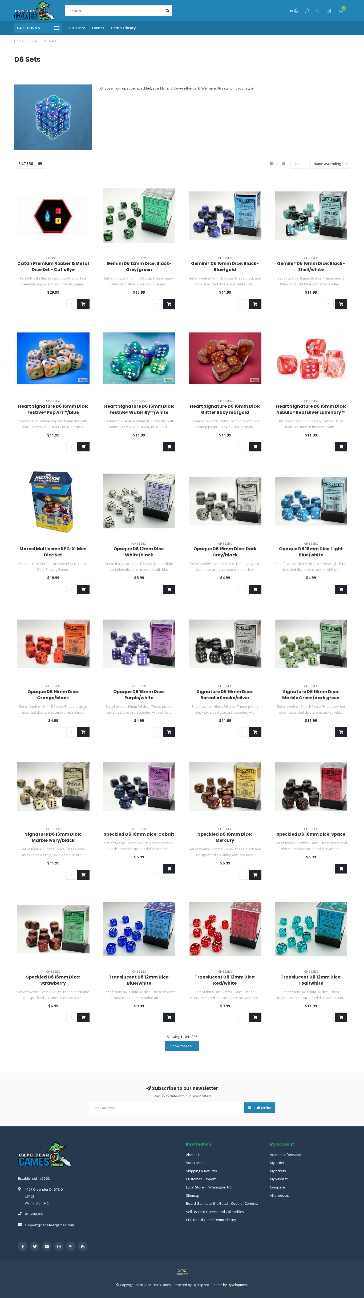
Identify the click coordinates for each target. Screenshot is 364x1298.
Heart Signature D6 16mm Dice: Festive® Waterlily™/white (139, 409)
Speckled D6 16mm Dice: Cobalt (139, 834)
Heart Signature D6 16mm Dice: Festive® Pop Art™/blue (53, 409)
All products (279, 1195)
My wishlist (279, 1178)
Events (98, 27)
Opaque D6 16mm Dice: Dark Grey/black (225, 552)
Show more (180, 1046)
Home (19, 41)
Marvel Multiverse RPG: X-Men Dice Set (53, 552)
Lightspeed (200, 1285)
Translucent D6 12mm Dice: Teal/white (311, 980)
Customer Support (201, 1178)
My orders (278, 1162)
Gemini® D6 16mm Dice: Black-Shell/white (311, 266)
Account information (286, 1154)
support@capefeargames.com (49, 1225)
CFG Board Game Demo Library (211, 1219)
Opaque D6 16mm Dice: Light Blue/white (311, 552)
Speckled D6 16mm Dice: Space (311, 834)
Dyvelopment (238, 1285)
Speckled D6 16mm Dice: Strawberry (53, 980)
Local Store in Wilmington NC (209, 1187)
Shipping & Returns (201, 1170)
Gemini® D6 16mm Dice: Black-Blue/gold (225, 266)
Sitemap (192, 1195)
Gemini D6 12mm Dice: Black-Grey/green (139, 266)
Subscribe (262, 1107)
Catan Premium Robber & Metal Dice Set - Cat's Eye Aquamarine (53, 269)
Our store (76, 27)
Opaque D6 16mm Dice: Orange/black (53, 695)
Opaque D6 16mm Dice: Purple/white (139, 695)
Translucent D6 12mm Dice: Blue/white (139, 980)
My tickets (278, 1170)
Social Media (196, 1162)
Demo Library (123, 27)
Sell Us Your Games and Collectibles (215, 1211)
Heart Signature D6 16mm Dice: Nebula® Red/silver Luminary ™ (311, 409)
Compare (277, 1187)
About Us (193, 1154)
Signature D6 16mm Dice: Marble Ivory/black (53, 837)
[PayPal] (182, 1272)
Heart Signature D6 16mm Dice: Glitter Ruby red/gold (225, 409)
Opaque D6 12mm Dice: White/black (139, 552)
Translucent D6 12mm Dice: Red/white (225, 980)
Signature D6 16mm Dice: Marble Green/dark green (310, 695)
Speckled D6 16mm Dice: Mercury (225, 837)
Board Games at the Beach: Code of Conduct (222, 1203)
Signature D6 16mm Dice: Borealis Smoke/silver (225, 695)
